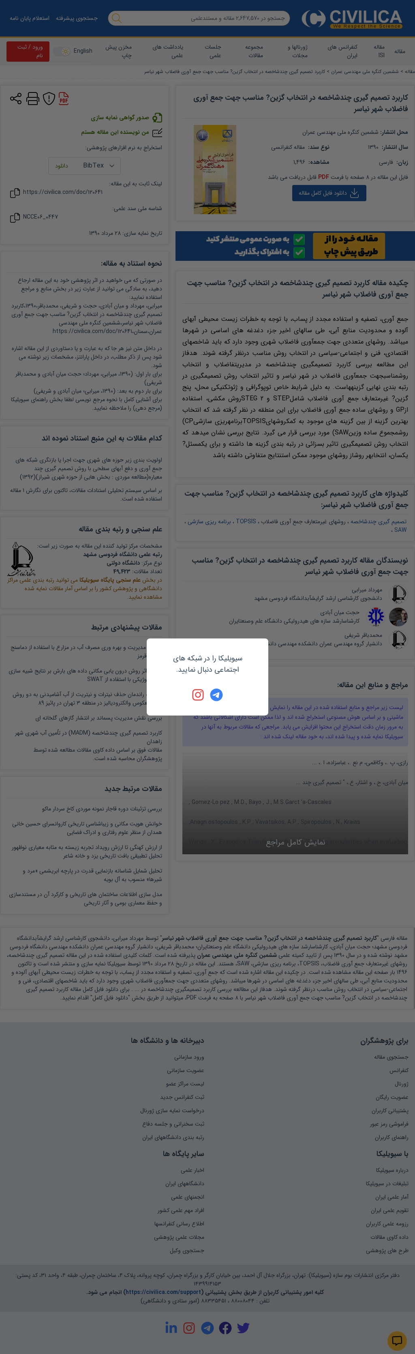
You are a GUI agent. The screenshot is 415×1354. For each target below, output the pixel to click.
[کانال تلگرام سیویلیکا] (216, 694)
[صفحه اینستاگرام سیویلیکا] (198, 694)
